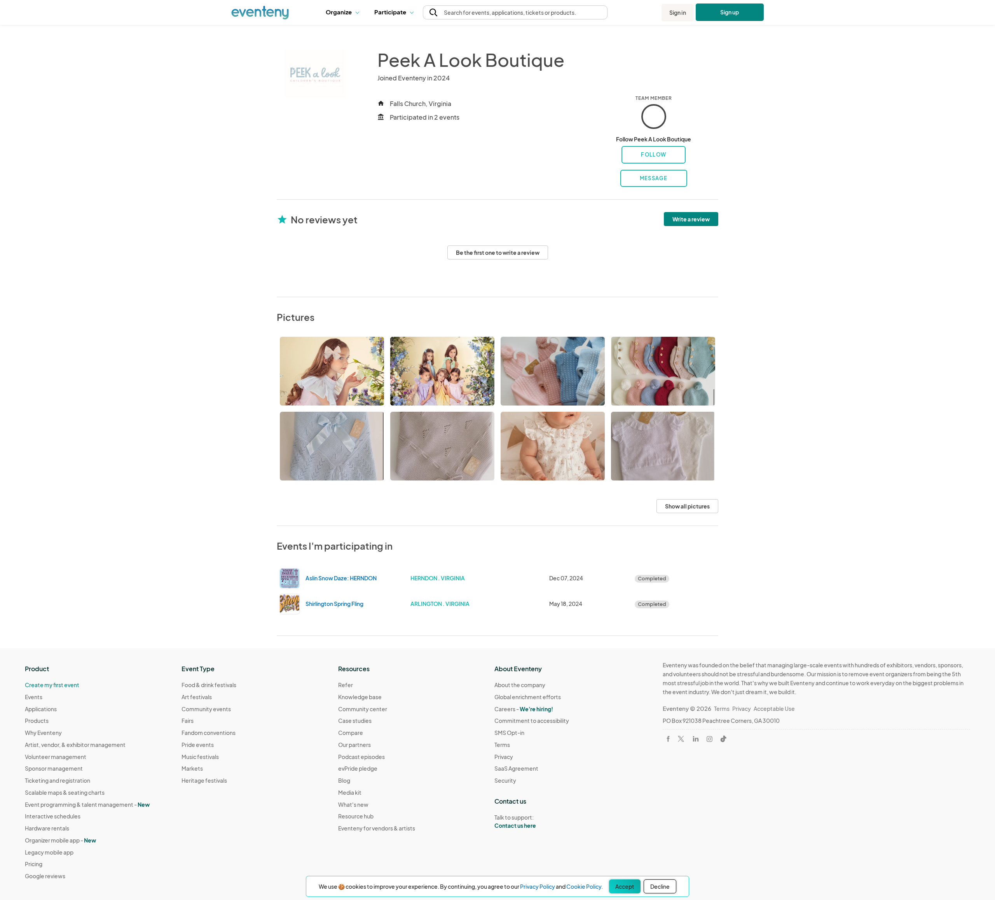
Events (33, 696)
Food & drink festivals (209, 684)
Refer (345, 684)
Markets (192, 768)
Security (505, 780)
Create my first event (52, 684)
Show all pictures (687, 506)
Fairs (188, 720)
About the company (519, 684)
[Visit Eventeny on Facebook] (668, 738)
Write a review (691, 219)
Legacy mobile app (49, 852)
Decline (660, 886)
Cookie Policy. (584, 886)
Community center (362, 708)
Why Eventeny (43, 732)
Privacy (503, 756)
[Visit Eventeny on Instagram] (709, 739)
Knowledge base (360, 696)
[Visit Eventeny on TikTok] (723, 738)
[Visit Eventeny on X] (681, 739)
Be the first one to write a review (497, 252)
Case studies (355, 720)
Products (37, 720)
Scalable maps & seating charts (65, 792)
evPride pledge (357, 768)
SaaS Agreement (516, 768)
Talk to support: (515, 821)
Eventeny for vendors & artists (376, 828)
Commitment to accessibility (531, 720)
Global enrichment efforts (527, 696)
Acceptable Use (774, 708)
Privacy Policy (537, 886)
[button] (344, 12)
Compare (350, 732)
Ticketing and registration (57, 780)
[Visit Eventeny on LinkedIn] (695, 738)
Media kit (349, 792)
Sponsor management (54, 768)
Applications (41, 708)
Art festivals (197, 696)
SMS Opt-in (509, 732)
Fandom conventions (209, 732)
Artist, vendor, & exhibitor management (75, 744)
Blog (344, 780)
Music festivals (200, 756)
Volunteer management (55, 756)
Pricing (33, 863)
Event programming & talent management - (87, 804)
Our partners (354, 744)
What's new (353, 804)
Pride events (198, 744)
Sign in (677, 12)
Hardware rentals (47, 828)
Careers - (523, 708)
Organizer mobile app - (60, 840)
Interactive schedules (52, 816)
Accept (624, 886)
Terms (502, 744)
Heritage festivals (204, 780)
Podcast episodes (361, 756)
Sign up (729, 12)
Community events (206, 708)
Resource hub (356, 816)
